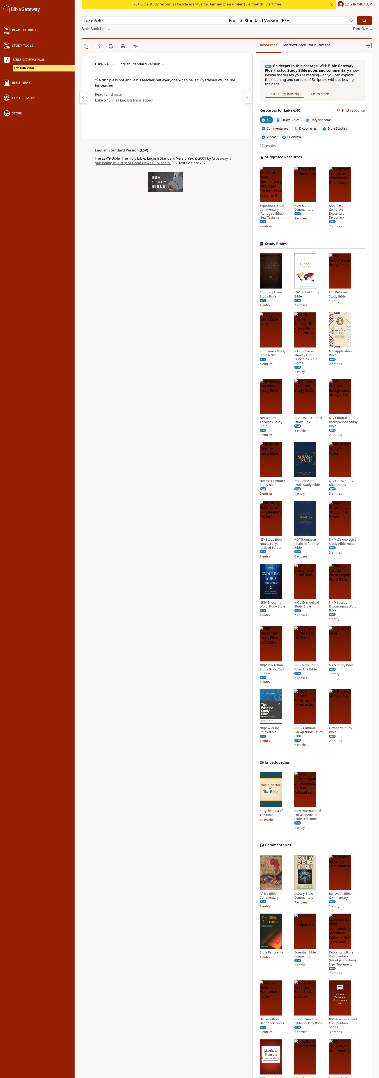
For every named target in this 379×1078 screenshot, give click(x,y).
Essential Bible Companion (305, 954)
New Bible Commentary (303, 208)
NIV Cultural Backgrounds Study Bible (343, 422)
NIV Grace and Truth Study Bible (307, 483)
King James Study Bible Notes (272, 353)
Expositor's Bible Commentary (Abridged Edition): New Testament (273, 212)
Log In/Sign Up (358, 4)
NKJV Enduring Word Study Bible (272, 604)
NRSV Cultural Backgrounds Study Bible (308, 732)
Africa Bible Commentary (269, 896)
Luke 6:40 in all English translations (124, 100)
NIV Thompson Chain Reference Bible (306, 543)
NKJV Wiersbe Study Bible (270, 730)
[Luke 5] (82, 97)
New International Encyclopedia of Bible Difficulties (307, 815)
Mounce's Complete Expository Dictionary (336, 212)
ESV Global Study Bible (306, 294)
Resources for (280, 110)
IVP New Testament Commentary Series (343, 1023)
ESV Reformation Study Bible (341, 294)
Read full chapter (109, 94)
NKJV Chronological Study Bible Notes (343, 541)
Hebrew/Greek (294, 45)
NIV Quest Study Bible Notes (341, 483)
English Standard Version (117, 150)
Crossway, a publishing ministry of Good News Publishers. (163, 160)
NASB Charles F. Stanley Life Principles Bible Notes (306, 357)
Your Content (319, 45)
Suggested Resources (283, 157)
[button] (354, 4)
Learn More (320, 93)
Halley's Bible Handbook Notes (272, 1021)
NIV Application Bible (340, 353)
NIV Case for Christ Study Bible (308, 420)
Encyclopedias (277, 762)
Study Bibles (276, 244)
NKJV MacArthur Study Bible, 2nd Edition (272, 669)
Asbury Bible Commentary (303, 896)
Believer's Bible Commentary (340, 896)
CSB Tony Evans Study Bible (271, 294)
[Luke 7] (247, 97)
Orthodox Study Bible (340, 730)
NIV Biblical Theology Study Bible (271, 422)
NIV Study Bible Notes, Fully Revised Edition (271, 543)
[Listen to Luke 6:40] (135, 46)
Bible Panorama (271, 952)
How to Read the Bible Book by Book (308, 1021)
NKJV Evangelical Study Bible (306, 604)
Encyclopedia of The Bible (271, 813)
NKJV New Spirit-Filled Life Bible (306, 667)
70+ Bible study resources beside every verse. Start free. (208, 4)
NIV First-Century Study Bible (272, 483)
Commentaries (278, 845)
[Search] (364, 20)
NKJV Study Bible (341, 665)
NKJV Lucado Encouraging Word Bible (343, 606)
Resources (268, 45)
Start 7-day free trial (285, 93)
